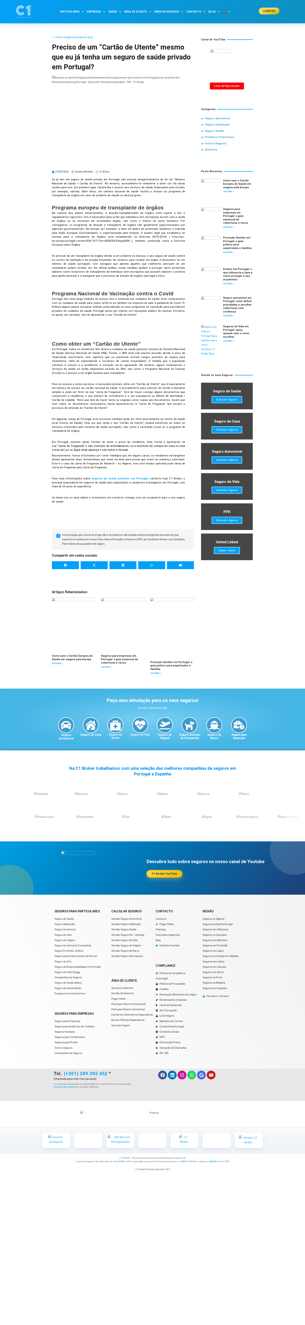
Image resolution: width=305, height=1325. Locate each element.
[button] (65, 565)
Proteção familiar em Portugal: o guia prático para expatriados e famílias (171, 666)
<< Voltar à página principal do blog (72, 37)
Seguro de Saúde (115, 736)
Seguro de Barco (214, 736)
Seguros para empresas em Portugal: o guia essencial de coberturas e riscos (119, 659)
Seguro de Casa (90, 734)
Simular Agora (227, 399)
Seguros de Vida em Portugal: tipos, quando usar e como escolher (236, 331)
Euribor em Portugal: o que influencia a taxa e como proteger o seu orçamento (237, 274)
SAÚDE (112, 11)
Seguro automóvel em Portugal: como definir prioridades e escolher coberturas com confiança (237, 304)
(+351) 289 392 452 (85, 1073)
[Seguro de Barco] (214, 725)
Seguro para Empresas (238, 736)
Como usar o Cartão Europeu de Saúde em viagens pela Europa (72, 657)
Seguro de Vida (140, 734)
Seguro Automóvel (66, 736)
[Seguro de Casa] (91, 725)
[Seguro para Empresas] (239, 725)
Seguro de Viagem (165, 736)
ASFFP (184, 1161)
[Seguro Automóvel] (66, 725)
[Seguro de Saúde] (115, 725)
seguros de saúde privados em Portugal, (120, 478)
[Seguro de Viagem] (165, 725)
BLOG (212, 11)
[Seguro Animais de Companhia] (190, 725)
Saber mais (227, 550)
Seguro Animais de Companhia (189, 736)
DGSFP (121, 1161)
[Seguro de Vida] (140, 725)
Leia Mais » (57, 663)
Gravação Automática (64, 1087)
